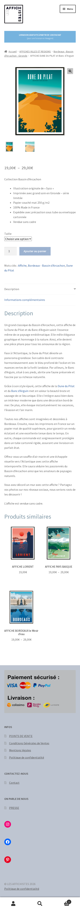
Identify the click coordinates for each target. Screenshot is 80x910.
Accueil (13, 51)
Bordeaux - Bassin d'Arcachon (46, 265)
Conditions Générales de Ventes (29, 743)
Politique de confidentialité (26, 757)
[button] (70, 71)
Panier (61, 900)
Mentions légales (20, 750)
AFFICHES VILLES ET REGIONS (35, 51)
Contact (14, 782)
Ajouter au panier (35, 251)
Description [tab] (11, 289)
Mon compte (13, 903)
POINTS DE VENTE (21, 736)
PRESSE (14, 808)
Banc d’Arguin (19, 391)
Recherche (40, 903)
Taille (8, 234)
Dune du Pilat (66, 386)
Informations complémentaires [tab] (24, 300)
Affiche (22, 265)
